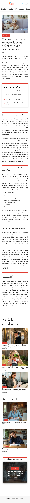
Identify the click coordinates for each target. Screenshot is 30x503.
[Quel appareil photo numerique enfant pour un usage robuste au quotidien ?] (15, 358)
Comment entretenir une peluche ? (14, 99)
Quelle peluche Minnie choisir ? (13, 91)
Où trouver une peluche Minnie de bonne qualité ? (15, 103)
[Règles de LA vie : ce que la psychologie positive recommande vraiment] (15, 438)
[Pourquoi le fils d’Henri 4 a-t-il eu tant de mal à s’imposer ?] (15, 336)
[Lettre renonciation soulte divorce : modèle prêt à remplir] (15, 411)
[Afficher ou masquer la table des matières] (24, 87)
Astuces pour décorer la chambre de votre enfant (15, 95)
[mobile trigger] (3, 3)
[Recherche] (22, 3)
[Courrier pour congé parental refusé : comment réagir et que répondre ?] (15, 380)
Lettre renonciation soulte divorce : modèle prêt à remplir (14, 422)
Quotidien (5, 35)
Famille (4, 386)
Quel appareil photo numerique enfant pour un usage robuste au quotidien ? (15, 368)
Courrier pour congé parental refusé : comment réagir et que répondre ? (14, 390)
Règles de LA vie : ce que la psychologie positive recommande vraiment (13, 449)
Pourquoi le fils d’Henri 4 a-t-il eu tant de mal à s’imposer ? (15, 346)
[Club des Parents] (11, 3)
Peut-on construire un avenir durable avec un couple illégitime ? (15, 473)
